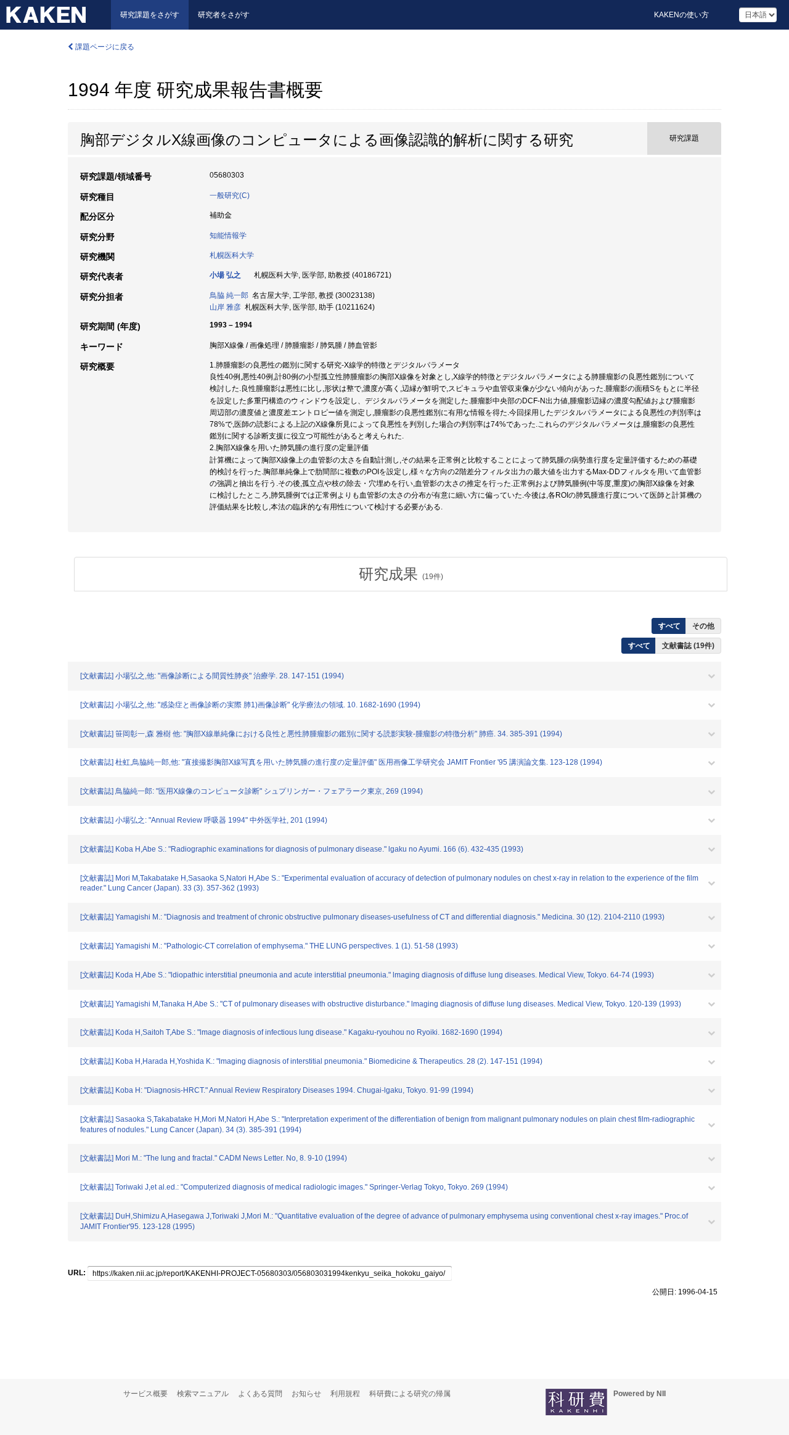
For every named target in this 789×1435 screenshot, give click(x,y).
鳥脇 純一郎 (229, 295)
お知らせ (306, 1393)
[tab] (400, 574)
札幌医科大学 (232, 255)
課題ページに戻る (103, 47)
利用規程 (345, 1393)
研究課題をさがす (149, 14)
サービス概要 (145, 1393)
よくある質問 (260, 1393)
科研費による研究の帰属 (410, 1393)
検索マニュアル (203, 1393)
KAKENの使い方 (681, 14)
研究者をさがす (224, 14)
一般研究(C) (230, 195)
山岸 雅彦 (225, 307)
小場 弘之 (225, 275)
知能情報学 (228, 235)
